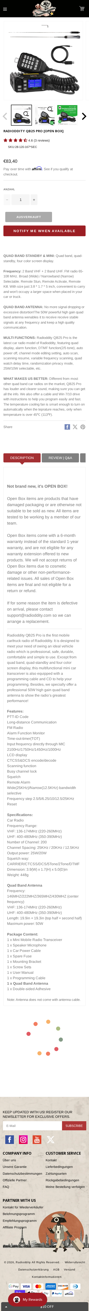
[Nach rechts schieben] (84, 116)
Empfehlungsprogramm (20, 1220)
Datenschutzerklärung (33, 1269)
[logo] (44, 8)
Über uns (9, 1160)
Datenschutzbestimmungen (22, 1173)
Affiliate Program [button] (15, 1227)
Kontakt (51, 1160)
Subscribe (74, 1126)
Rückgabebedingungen (62, 1180)
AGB (56, 1269)
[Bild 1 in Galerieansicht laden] (21, 115)
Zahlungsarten (56, 1173)
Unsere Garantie (15, 1167)
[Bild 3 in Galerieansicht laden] (67, 115)
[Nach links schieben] (5, 116)
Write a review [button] (12, 148)
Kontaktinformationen (47, 1276)
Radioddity (23, 1262)
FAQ (6, 1187)
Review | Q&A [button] (60, 458)
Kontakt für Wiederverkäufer (23, 1207)
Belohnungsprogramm (19, 1214)
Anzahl (9, 189)
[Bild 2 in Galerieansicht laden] (44, 115)
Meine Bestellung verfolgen (65, 1187)
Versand (69, 1269)
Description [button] (22, 458)
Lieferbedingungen (59, 1167)
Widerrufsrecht (75, 1262)
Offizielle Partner (15, 1180)
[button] (81, 8)
